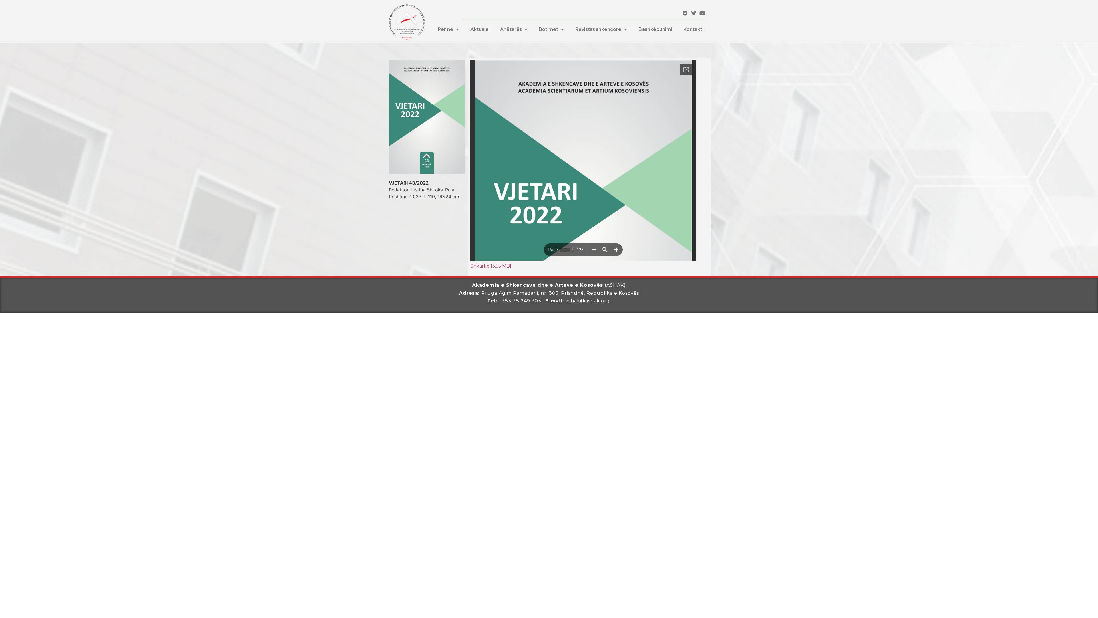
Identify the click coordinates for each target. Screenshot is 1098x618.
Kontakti (693, 29)
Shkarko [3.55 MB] (490, 266)
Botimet (548, 29)
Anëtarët (511, 29)
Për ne (445, 29)
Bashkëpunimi (655, 29)
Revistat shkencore (598, 29)
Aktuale (479, 29)
